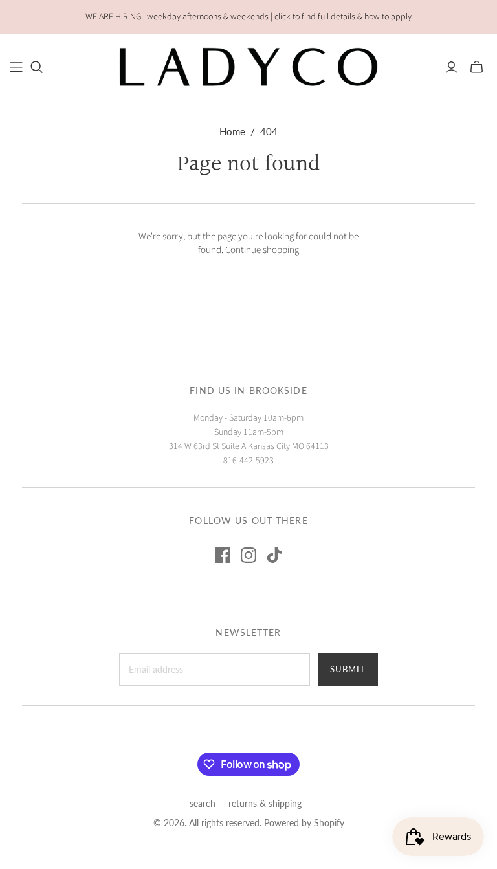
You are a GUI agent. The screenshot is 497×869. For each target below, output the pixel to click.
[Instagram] (248, 555)
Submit (348, 669)
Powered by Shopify (304, 822)
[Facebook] (222, 555)
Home (232, 131)
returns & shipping (265, 803)
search (202, 803)
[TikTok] (274, 555)
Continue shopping (262, 250)
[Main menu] (16, 67)
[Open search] (36, 67)
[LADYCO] (248, 66)
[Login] (451, 67)
